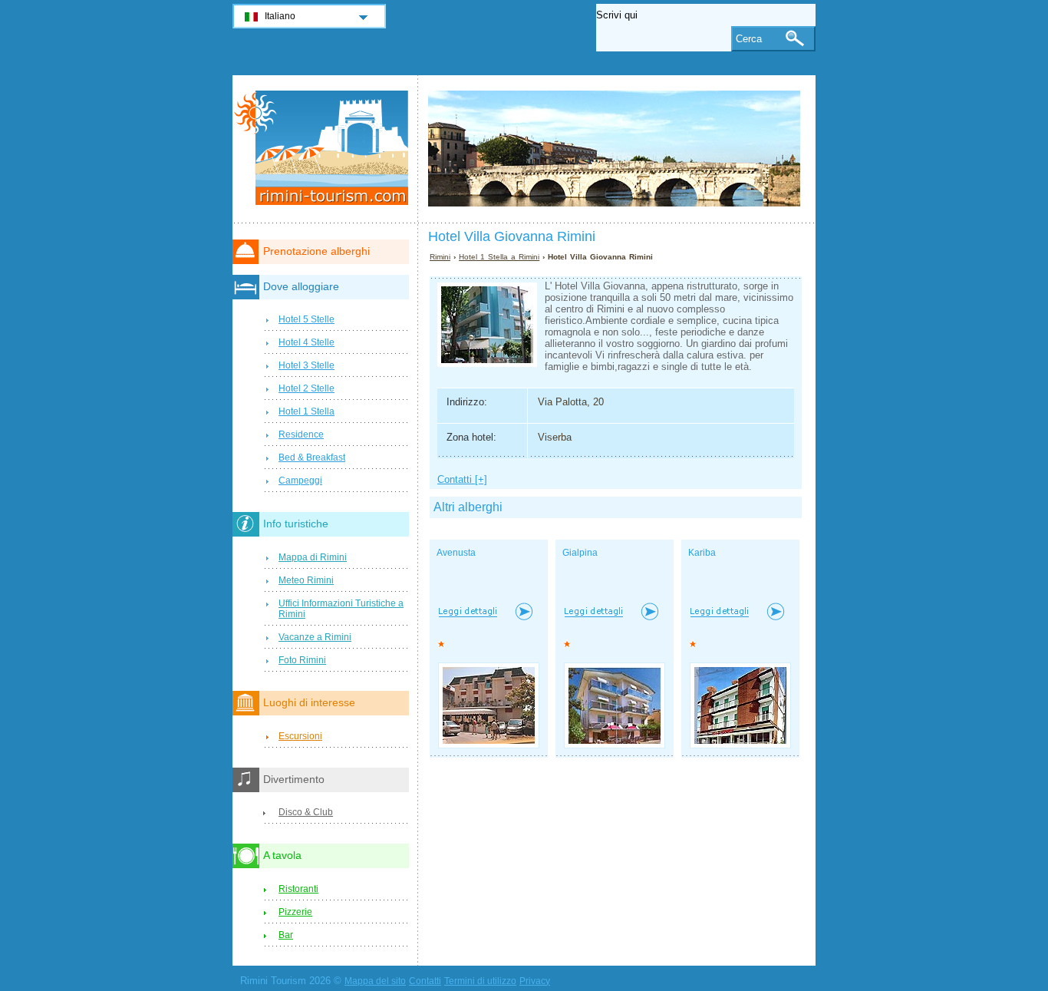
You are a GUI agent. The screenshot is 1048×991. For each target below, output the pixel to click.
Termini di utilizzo (480, 981)
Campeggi (300, 480)
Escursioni (300, 736)
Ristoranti (298, 889)
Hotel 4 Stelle (306, 342)
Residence (301, 434)
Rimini (440, 257)
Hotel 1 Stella (306, 411)
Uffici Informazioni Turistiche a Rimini (341, 608)
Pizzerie (295, 912)
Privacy (534, 981)
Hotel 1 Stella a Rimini (499, 257)
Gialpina (580, 552)
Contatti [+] (462, 479)
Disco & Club (305, 812)
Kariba (702, 552)
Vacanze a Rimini (314, 637)
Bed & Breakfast (311, 457)
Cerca (749, 39)
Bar (285, 935)
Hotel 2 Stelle (306, 388)
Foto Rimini (302, 660)
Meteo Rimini (306, 580)
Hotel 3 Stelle (306, 365)
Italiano (280, 16)
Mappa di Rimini (312, 557)
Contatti (425, 981)
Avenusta (456, 552)
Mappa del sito (375, 981)
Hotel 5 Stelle (306, 319)
